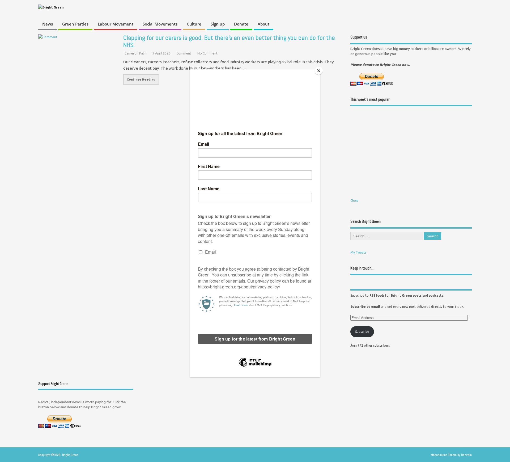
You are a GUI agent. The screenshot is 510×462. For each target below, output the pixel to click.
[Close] (319, 71)
